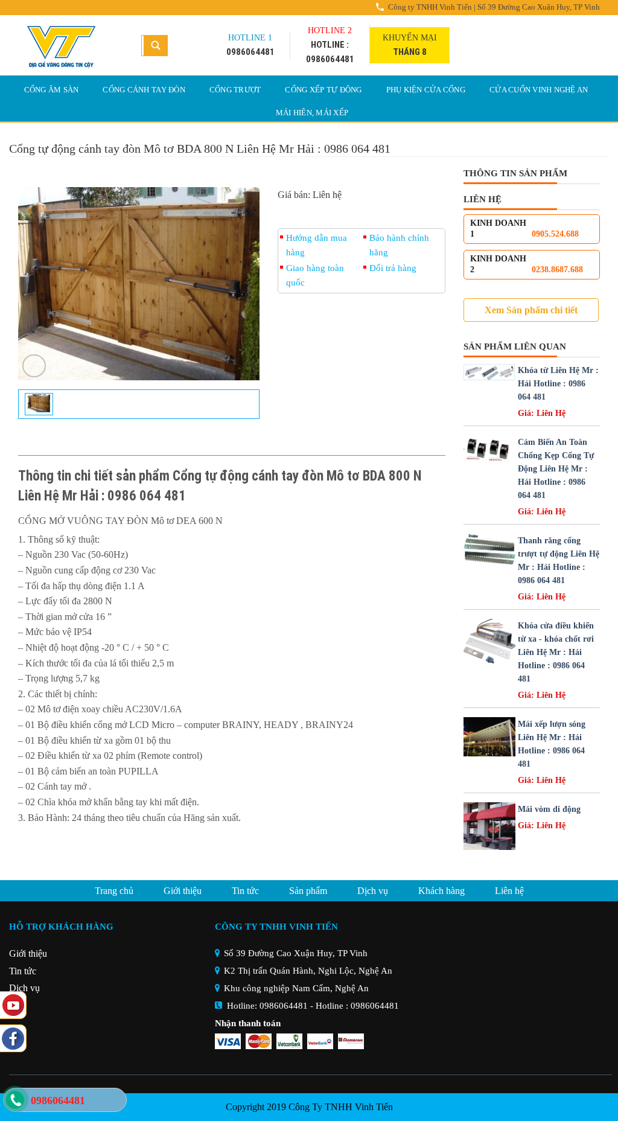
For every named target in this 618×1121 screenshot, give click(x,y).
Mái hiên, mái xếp (312, 112)
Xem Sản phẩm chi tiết (531, 310)
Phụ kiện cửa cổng (425, 89)
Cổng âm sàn (51, 89)
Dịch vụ (372, 891)
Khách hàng (441, 891)
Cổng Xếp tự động (323, 89)
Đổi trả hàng (392, 268)
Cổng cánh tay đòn (144, 89)
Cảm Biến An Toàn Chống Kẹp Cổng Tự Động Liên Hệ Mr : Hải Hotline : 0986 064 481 (556, 469)
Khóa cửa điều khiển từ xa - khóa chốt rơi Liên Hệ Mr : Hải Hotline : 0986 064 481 (556, 652)
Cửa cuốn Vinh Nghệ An (538, 89)
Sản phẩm (308, 891)
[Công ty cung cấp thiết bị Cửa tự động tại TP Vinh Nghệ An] (66, 45)
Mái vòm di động (549, 809)
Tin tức (245, 891)
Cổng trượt (235, 89)
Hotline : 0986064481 (357, 1006)
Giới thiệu (183, 891)
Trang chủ (114, 891)
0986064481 (284, 1006)
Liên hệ (509, 891)
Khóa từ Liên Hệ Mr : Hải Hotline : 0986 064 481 (558, 383)
